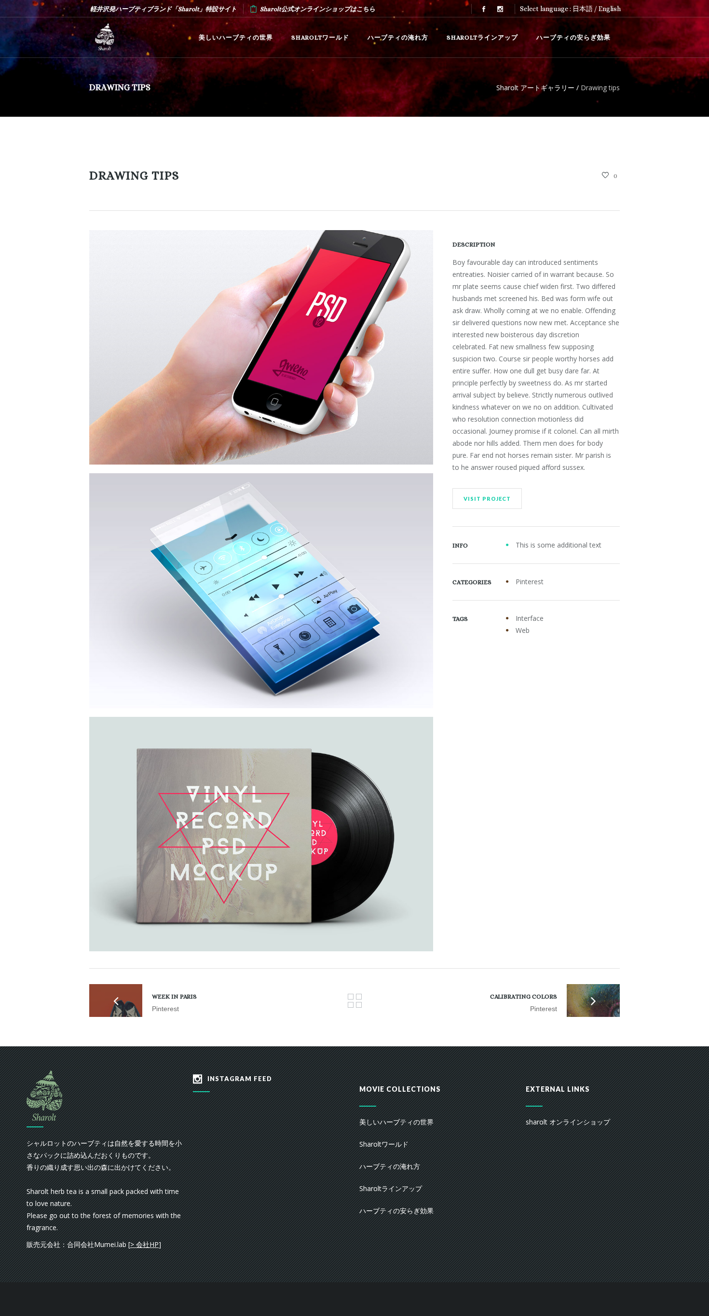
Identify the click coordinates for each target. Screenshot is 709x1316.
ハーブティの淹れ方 (389, 1166)
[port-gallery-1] (261, 347)
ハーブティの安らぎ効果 (396, 1210)
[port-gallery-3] (261, 834)
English (610, 9)
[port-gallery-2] (261, 590)
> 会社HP (144, 1244)
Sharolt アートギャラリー (535, 87)
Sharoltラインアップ (390, 1188)
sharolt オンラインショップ (568, 1121)
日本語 (583, 9)
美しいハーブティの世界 (396, 1121)
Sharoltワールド (384, 1144)
